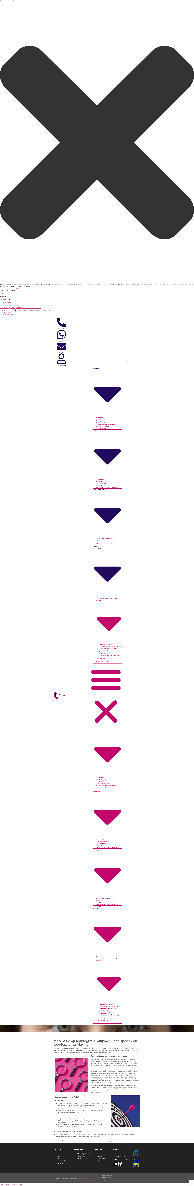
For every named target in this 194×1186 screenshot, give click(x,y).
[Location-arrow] (120, 1164)
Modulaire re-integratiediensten (104, 538)
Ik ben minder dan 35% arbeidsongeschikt (107, 544)
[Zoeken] (126, 364)
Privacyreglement (8, 314)
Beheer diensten (7, 304)
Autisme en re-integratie (105, 652)
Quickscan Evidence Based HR (104, 662)
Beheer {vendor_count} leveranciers (13, 305)
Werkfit (98, 540)
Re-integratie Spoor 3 (102, 421)
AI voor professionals (101, 658)
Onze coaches (97, 546)
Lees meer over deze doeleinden (12, 307)
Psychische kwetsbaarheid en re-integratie (110, 646)
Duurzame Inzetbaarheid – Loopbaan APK (107, 424)
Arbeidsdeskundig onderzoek (103, 423)
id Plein (61, 1037)
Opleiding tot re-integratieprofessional (106, 598)
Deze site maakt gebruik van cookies (12, 1184)
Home (55, 1037)
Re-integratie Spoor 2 (102, 419)
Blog (97, 597)
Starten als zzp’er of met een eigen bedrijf (107, 487)
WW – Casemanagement (102, 426)
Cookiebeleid (7, 312)
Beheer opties (7, 302)
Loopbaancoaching (101, 428)
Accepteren (4, 310)
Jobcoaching (99, 485)
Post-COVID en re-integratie (106, 654)
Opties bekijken (21, 310)
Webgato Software (81, 1178)
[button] (97, 143)
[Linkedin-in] (115, 1164)
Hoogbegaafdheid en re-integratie (108, 648)
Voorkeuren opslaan (34, 310)
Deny (12, 310)
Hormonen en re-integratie (106, 644)
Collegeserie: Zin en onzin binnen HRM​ (109, 655)
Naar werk (98, 542)
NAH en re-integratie (104, 650)
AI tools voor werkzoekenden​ (104, 660)
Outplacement (100, 417)
